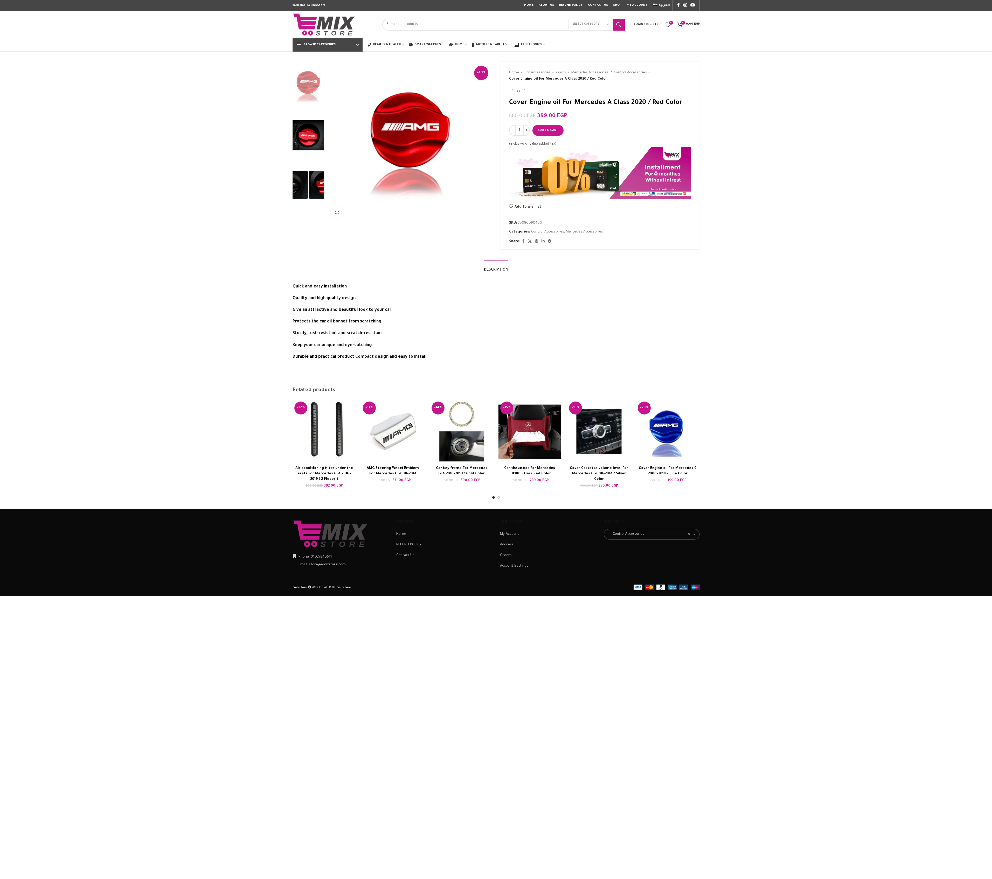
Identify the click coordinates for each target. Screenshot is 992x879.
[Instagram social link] (685, 5)
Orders (506, 555)
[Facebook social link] (678, 5)
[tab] (496, 268)
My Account (509, 534)
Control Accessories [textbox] (626, 534)
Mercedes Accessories (589, 73)
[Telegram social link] (549, 241)
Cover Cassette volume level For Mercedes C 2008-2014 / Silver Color (599, 473)
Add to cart (548, 130)
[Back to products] (518, 90)
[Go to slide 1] (493, 497)
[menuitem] (661, 5)
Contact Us (405, 555)
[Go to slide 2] (498, 497)
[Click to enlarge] (337, 212)
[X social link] (529, 241)
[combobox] (652, 534)
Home (514, 73)
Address (507, 545)
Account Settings (514, 566)
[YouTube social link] (693, 5)
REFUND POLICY (408, 545)
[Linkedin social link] (543, 241)
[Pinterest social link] (536, 241)
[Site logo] (324, 25)
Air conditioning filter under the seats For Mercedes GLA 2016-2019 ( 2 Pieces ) (324, 473)
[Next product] (525, 90)
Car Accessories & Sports (545, 73)
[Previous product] (512, 90)
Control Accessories (630, 73)
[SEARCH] (619, 25)
